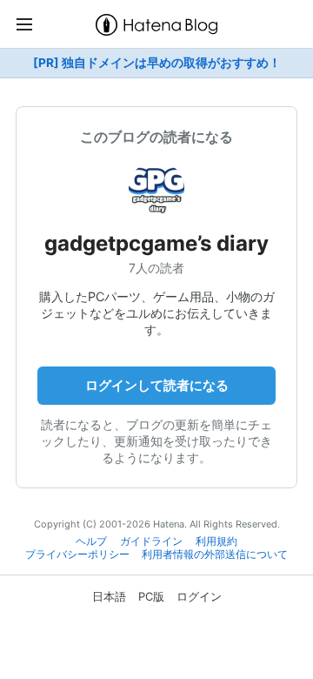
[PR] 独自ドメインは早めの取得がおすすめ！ (157, 63)
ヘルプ (91, 541)
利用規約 (216, 541)
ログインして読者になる (157, 385)
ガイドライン (151, 541)
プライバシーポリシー (77, 554)
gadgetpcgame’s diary (156, 243)
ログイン (199, 596)
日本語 (109, 596)
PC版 (151, 596)
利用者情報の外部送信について (215, 554)
